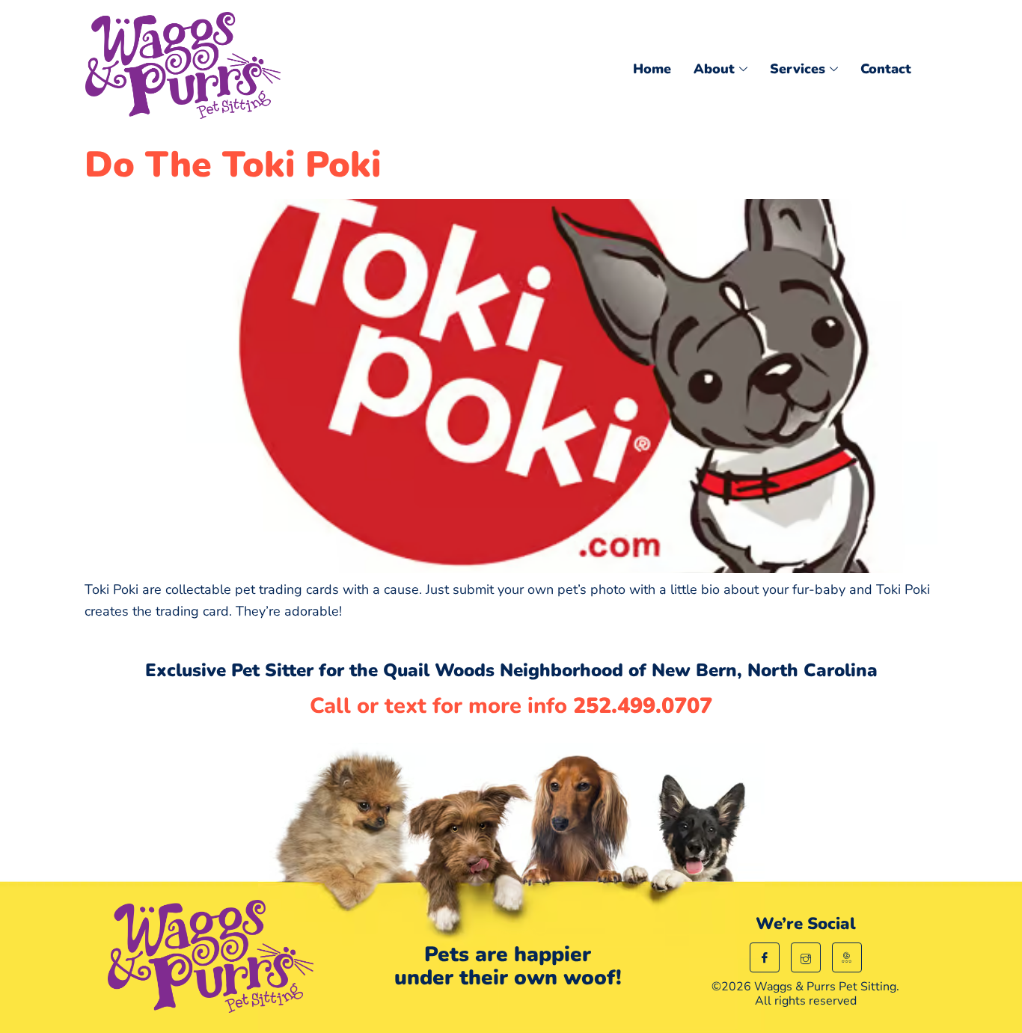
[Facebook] (765, 957)
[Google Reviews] (847, 957)
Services (797, 69)
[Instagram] (806, 957)
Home (652, 69)
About (714, 69)
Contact (885, 69)
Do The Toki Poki (233, 164)
